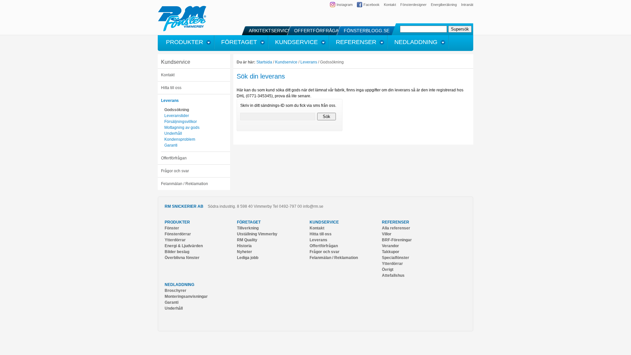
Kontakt (390, 5)
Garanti (170, 145)
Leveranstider (176, 115)
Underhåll (173, 133)
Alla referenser (396, 228)
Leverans (170, 100)
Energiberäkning (444, 5)
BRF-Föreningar (397, 240)
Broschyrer (175, 290)
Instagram (345, 5)
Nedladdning (179, 284)
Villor (386, 234)
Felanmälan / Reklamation (184, 183)
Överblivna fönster (182, 257)
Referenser (395, 222)
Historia (244, 246)
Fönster (172, 228)
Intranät (467, 5)
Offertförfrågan (174, 158)
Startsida (264, 62)
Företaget (249, 222)
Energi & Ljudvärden (184, 246)
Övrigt (387, 269)
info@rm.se (313, 206)
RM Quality (247, 240)
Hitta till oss (171, 87)
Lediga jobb (247, 257)
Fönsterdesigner (413, 5)
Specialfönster (395, 257)
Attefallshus (393, 275)
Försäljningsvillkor (180, 121)
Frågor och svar (175, 171)
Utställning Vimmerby (257, 234)
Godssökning (176, 109)
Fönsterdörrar (178, 234)
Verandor (390, 246)
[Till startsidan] (182, 30)
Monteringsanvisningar (186, 296)
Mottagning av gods (181, 127)
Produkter (177, 222)
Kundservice (175, 62)
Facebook (371, 5)
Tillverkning (248, 228)
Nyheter (244, 251)
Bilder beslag (177, 251)
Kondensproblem (179, 139)
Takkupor (390, 251)
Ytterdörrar (175, 240)
